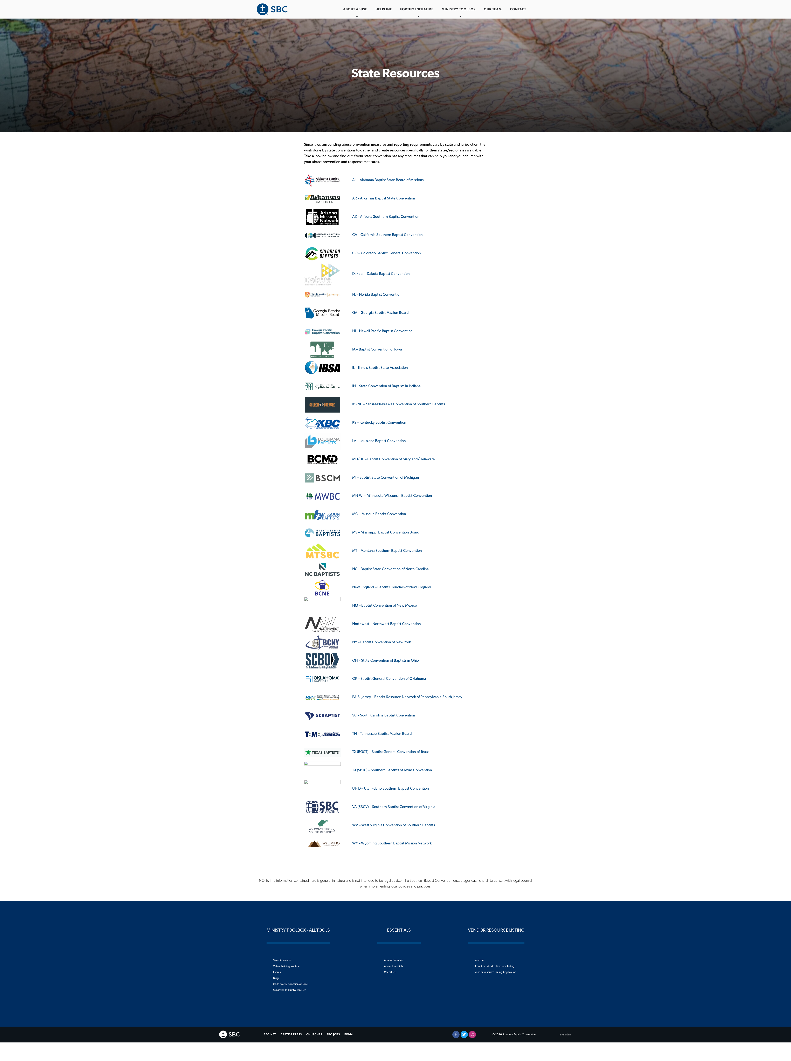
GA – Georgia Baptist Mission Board (380, 313)
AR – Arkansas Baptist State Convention (383, 198)
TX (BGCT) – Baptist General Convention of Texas (390, 752)
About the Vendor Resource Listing (495, 966)
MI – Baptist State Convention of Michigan (385, 478)
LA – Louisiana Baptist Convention (379, 441)
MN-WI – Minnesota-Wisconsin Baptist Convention (392, 496)
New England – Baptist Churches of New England (391, 587)
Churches (314, 1034)
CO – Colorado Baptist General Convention (386, 253)
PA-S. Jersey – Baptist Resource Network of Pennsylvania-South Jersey (407, 697)
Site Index (565, 1034)
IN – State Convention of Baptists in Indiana (386, 386)
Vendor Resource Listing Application (495, 972)
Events (277, 972)
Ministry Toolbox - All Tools (298, 930)
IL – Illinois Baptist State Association (380, 368)
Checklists (389, 972)
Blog (276, 978)
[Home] (272, 9)
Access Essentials (393, 960)
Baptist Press (291, 1034)
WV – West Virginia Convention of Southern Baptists (393, 825)
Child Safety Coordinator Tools (290, 984)
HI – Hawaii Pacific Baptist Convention (382, 331)
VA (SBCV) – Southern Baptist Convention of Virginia (393, 807)
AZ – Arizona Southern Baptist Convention (385, 217)
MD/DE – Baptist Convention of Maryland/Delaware (393, 459)
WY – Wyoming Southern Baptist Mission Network (392, 843)
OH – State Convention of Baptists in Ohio (385, 660)
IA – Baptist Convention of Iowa (377, 349)
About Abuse (355, 9)
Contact (518, 9)
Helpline (384, 9)
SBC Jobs (333, 1034)
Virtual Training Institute (286, 966)
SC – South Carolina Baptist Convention (383, 715)
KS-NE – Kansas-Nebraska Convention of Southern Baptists (398, 404)
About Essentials (393, 966)
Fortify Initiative (416, 9)
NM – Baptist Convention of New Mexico (384, 605)
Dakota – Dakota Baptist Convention (381, 274)
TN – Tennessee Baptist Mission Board (382, 734)
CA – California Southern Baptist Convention (387, 235)
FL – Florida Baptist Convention (376, 295)
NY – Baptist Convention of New (377, 642)
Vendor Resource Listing (496, 930)
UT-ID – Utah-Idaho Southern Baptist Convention (390, 788)
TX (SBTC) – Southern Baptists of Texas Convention (392, 770)
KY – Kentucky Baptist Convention (379, 422)
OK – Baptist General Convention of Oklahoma (389, 679)
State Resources (282, 960)
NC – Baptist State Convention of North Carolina (390, 569)
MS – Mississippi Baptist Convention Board (385, 532)
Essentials (399, 930)
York (407, 642)
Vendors (479, 960)
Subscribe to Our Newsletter (289, 990)
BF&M (348, 1034)
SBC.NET (270, 1034)
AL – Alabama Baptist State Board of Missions (388, 180)
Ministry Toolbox (459, 9)
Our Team (493, 9)
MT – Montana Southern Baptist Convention (387, 551)
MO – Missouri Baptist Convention (379, 514)
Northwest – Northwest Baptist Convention (386, 624)
